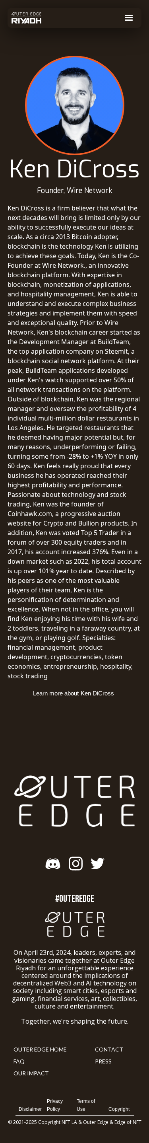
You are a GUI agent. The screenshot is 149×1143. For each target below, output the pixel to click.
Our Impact (31, 1073)
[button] (128, 18)
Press (103, 1061)
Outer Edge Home (40, 1049)
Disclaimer (30, 1109)
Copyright (119, 1109)
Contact (109, 1049)
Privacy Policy (55, 1105)
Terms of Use (86, 1105)
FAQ (19, 1061)
